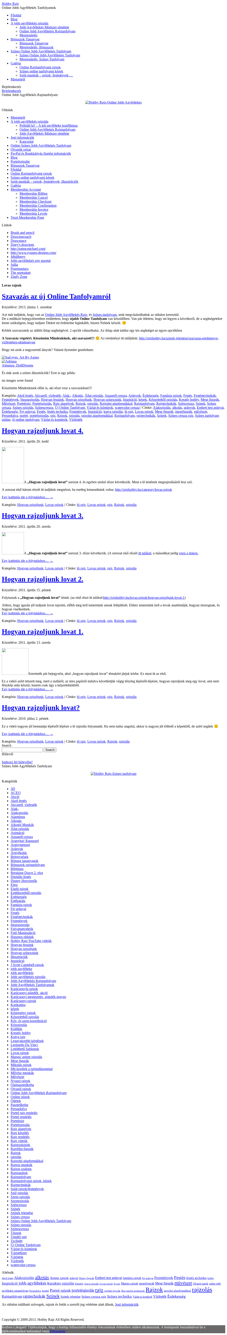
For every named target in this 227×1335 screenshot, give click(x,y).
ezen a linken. (188, 553)
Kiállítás (16, 1029)
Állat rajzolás (94, 395)
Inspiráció (130, 399)
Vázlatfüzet (19, 1253)
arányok (189, 407)
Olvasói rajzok (21, 1089)
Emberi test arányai (210, 407)
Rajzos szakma (21, 1169)
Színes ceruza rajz (180, 415)
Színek (200, 403)
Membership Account (26, 189)
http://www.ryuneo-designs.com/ (33, 253)
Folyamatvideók (22, 929)
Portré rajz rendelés (24, 1113)
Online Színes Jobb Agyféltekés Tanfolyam (41, 145)
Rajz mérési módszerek (133, 1291)
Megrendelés (28, 35)
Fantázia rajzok (171, 395)
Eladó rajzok (19, 889)
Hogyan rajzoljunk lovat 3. (42, 515)
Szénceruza (186, 403)
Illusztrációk (19, 957)
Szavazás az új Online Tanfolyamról (56, 296)
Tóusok (16, 1233)
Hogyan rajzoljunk (79, 399)
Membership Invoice (34, 209)
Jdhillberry (18, 257)
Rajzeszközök (20, 1145)
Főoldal (16, 15)
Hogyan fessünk (52, 399)
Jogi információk (22, 137)
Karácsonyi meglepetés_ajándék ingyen (38, 997)
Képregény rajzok (23, 1013)
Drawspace (18, 241)
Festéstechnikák (205, 395)
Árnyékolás (19, 853)
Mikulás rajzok (21, 1065)
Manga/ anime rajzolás (26, 1057)
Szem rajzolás (20, 1197)
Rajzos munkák (21, 1165)
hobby (210, 1278)
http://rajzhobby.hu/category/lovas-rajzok (143, 489)
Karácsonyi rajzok (23, 1001)
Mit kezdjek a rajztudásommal (32, 1069)
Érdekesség (151, 395)
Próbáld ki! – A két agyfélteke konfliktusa (49, 125)
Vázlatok (17, 1257)
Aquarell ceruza (116, 395)
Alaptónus (18, 817)
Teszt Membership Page (27, 217)
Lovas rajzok (144, 411)
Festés (187, 395)
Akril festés (25, 395)
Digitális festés (21, 877)
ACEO (16, 793)
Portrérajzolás (20, 161)
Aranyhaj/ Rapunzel (25, 841)
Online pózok (20, 1097)
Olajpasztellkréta (22, 1085)
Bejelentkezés (11, 91)
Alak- (66, 395)
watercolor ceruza (127, 407)
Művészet (8, 403)
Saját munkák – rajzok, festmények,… (46, 75)
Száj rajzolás (19, 1193)
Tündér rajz (19, 1237)
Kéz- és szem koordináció (29, 1021)
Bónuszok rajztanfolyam (28, 865)
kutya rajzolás (113, 411)
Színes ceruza (20, 1217)
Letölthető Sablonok (25, 1049)
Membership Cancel (34, 197)
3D (13, 789)
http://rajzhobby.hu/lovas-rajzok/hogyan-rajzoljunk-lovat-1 (143, 597)
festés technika (57, 411)
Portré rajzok (60, 1290)
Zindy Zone (19, 277)
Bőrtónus (17, 869)
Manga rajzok (129, 1283)
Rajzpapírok (19, 1173)
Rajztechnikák (166, 403)
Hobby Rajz (10, 4)
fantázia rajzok (132, 1278)
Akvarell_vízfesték (48, 395)
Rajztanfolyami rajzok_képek (31, 1181)
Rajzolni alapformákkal (116, 403)
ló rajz (129, 411)
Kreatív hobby (189, 399)
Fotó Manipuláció (23, 933)
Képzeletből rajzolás (163, 399)
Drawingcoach (21, 237)
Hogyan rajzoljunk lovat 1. (42, 631)
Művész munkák (22, 1073)
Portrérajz (24, 403)
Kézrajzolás (19, 1025)
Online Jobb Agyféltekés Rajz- (66, 315)
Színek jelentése (22, 1213)
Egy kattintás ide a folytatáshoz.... (27, 497)
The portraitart (21, 273)
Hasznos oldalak (22, 937)
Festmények (10, 399)
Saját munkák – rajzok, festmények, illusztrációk (44, 181)
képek (143, 399)
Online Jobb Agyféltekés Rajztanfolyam (47, 31)
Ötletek (16, 1101)
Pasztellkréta (19, 1105)
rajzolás (92, 403)
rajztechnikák (146, 415)
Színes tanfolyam (105, 315)
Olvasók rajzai (21, 149)
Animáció (17, 833)
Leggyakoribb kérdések (27, 1041)
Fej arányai (27, 411)
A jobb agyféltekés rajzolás (29, 23)
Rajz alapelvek (63, 403)
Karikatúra (18, 1005)
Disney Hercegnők (24, 881)
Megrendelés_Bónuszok (36, 47)
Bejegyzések (19, 857)
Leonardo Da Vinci (24, 1045)
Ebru (14, 885)
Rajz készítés (20, 1133)
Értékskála (18, 901)
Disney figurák (86, 1278)
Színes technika (119, 1296)
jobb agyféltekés (22, 973)
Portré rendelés (21, 1117)
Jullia (14, 265)
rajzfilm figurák (112, 1290)
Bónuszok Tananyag (25, 39)
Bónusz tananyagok (24, 861)
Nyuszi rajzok (20, 1081)
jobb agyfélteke (21, 969)
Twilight (16, 1241)
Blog (14, 19)
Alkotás (77, 395)
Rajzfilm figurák (22, 1149)
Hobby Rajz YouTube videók (31, 941)
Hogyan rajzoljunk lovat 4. (42, 431)
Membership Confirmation (38, 205)
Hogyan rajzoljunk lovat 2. (42, 579)
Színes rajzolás (23, 407)
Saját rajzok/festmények (27, 1189)
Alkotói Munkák (22, 825)
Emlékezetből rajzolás (26, 893)
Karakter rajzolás (60, 1283)
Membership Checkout (35, 201)
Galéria (16, 63)
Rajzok (81, 403)
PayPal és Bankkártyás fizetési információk (41, 153)
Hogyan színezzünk (107, 399)
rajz (52, 415)
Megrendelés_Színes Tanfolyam (42, 59)
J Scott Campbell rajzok (27, 965)
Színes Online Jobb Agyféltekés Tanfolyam (41, 51)
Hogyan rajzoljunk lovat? (41, 708)
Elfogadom (57, 1331)
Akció (15, 797)
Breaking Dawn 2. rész (27, 873)
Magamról (18, 79)
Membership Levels (33, 213)
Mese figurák (210, 399)
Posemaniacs (20, 269)
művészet (200, 411)
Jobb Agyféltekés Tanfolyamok (32, 985)
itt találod (144, 553)
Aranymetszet (20, 845)
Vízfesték (75, 419)
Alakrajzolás (161, 407)
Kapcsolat (26, 141)
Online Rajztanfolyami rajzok (40, 67)
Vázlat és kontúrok (54, 419)
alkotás (177, 407)
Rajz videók (19, 1141)
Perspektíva (10, 415)
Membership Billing (33, 193)
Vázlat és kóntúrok (100, 407)
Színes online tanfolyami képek (41, 71)
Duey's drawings (22, 245)
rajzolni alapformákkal (97, 415)
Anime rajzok (59, 1278)
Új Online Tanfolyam (70, 407)
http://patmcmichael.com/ (28, 249)
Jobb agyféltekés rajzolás (28, 977)
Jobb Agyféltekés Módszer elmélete (44, 27)
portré (24, 415)
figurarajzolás (29, 399)
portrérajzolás (39, 415)
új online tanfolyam (25, 419)
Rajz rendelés (20, 1137)
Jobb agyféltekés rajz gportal (31, 261)
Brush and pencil (22, 233)
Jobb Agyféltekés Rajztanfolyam (33, 981)
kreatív (79, 1283)
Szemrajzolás (20, 1201)
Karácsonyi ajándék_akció (29, 993)
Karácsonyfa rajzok (24, 989)
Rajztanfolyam (144, 403)
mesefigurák (183, 411)
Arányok (134, 395)
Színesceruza (44, 407)
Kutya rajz (18, 1037)
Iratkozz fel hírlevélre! (17, 762)
